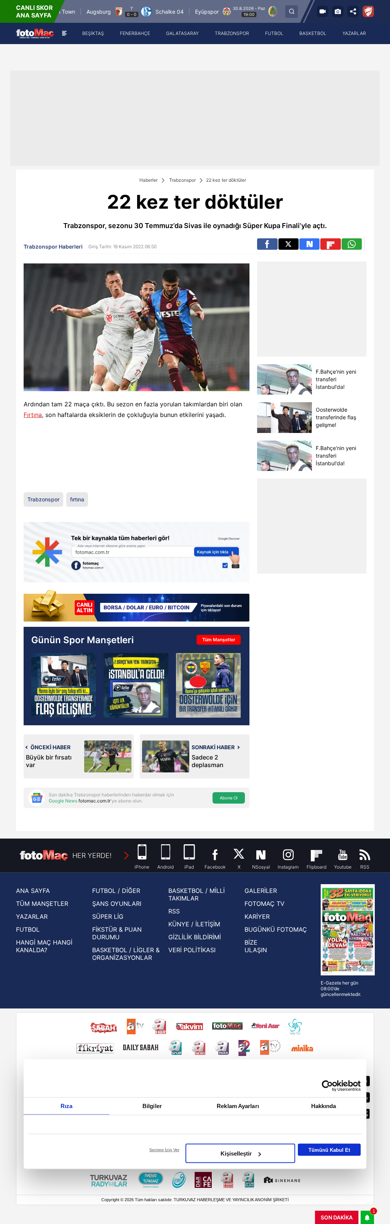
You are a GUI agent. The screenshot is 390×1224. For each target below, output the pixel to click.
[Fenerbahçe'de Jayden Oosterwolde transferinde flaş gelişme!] (63, 685)
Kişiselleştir (236, 1153)
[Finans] (136, 606)
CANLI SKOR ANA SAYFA (34, 11)
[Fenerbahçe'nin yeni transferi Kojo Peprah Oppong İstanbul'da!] (136, 685)
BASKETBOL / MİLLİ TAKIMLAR (196, 894)
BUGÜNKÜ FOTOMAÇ (276, 929)
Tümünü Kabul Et (329, 1150)
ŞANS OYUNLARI (116, 903)
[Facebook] (267, 244)
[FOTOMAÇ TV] (322, 11)
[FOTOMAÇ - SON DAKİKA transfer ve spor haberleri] (35, 33)
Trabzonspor (182, 180)
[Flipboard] (330, 244)
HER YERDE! (92, 855)
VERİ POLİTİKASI (192, 950)
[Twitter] (288, 244)
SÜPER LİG (107, 916)
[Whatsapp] (352, 244)
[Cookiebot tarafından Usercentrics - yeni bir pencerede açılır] (327, 1086)
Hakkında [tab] (323, 1106)
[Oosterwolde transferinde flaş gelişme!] (284, 417)
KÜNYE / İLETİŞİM (194, 924)
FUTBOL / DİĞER (116, 890)
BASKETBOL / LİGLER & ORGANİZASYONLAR (126, 953)
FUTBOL (28, 929)
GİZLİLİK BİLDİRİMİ (194, 937)
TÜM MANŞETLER (42, 903)
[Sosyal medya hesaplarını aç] (353, 11)
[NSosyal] (309, 244)
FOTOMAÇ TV (265, 903)
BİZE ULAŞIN (256, 946)
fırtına (77, 499)
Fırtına (33, 415)
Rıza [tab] (66, 1106)
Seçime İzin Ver (164, 1150)
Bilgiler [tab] (152, 1106)
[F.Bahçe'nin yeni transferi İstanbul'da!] (284, 379)
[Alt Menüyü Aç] (64, 33)
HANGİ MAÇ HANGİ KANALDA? (44, 946)
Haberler (148, 180)
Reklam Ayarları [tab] (238, 1106)
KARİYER (257, 916)
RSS (174, 911)
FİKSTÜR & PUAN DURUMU (117, 933)
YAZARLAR (32, 916)
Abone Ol (229, 798)
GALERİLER (261, 890)
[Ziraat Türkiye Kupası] (368, 11)
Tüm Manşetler (218, 639)
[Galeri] (338, 11)
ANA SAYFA (33, 890)
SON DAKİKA (337, 1217)
